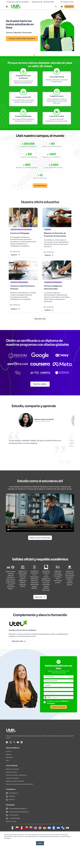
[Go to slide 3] (41, 55)
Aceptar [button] (40, 843)
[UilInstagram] (10, 742)
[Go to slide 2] (38, 55)
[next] (67, 462)
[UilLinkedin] (21, 742)
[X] (14, 742)
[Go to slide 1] (34, 55)
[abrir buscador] (56, 6)
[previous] (61, 462)
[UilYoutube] (18, 742)
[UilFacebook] (7, 742)
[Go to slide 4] (45, 55)
